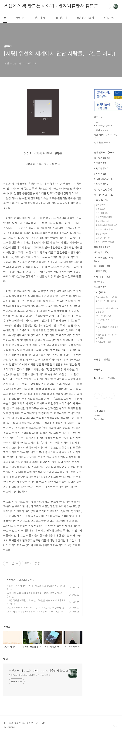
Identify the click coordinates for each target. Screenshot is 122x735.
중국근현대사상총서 (106, 225)
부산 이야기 (102, 266)
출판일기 (102, 157)
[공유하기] (13, 563)
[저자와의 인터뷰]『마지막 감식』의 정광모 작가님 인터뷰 (34, 607)
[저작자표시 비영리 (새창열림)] (37, 563)
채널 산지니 (60, 17)
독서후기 (100, 287)
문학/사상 (108, 17)
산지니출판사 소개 (102, 142)
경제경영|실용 (104, 216)
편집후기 (100, 163)
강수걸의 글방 (103, 189)
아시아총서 (102, 221)
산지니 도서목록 (101, 129)
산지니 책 (40, 17)
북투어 (99, 281)
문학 (100, 204)
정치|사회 (102, 212)
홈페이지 (20, 17)
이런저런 (101, 168)
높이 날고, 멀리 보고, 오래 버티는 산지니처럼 (29, 674)
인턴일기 (11, 579)
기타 (100, 292)
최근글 (97, 359)
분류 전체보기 (104, 152)
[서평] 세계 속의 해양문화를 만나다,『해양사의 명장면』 (33, 611)
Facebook (99, 378)
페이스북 (97, 396)
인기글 (107, 359)
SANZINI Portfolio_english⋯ (103, 124)
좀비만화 (101, 173)
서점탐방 (100, 271)
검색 (108, 6)
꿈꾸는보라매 (103, 233)
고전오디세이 (103, 237)
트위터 (112, 396)
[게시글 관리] (17, 563)
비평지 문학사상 (105, 241)
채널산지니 (101, 252)
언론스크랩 (104, 341)
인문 (100, 208)
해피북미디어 (102, 247)
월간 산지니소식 (85, 17)
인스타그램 (104, 396)
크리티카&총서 (104, 229)
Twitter (112, 378)
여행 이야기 (102, 276)
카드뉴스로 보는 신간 (107, 296)
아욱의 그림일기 (104, 178)
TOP (115, 724)
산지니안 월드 (103, 315)
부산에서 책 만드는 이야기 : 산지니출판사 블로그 (51, 6)
